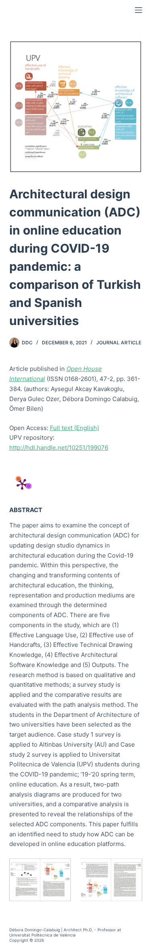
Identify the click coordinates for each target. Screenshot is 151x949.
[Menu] (138, 10)
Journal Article (118, 343)
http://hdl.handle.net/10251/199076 (58, 447)
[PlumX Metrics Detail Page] (22, 484)
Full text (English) (74, 428)
